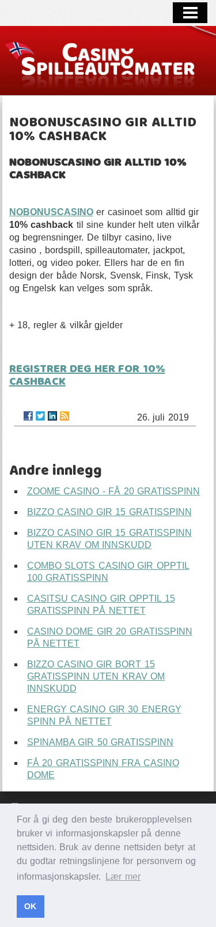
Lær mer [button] (123, 876)
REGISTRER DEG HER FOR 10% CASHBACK (87, 375)
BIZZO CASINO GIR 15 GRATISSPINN (109, 512)
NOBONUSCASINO (51, 212)
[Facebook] (28, 416)
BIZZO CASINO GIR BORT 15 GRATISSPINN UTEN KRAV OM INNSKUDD (96, 676)
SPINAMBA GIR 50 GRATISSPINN (100, 742)
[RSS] (64, 416)
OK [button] (30, 906)
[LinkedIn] (52, 416)
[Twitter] (40, 416)
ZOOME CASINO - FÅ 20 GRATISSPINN (113, 491)
